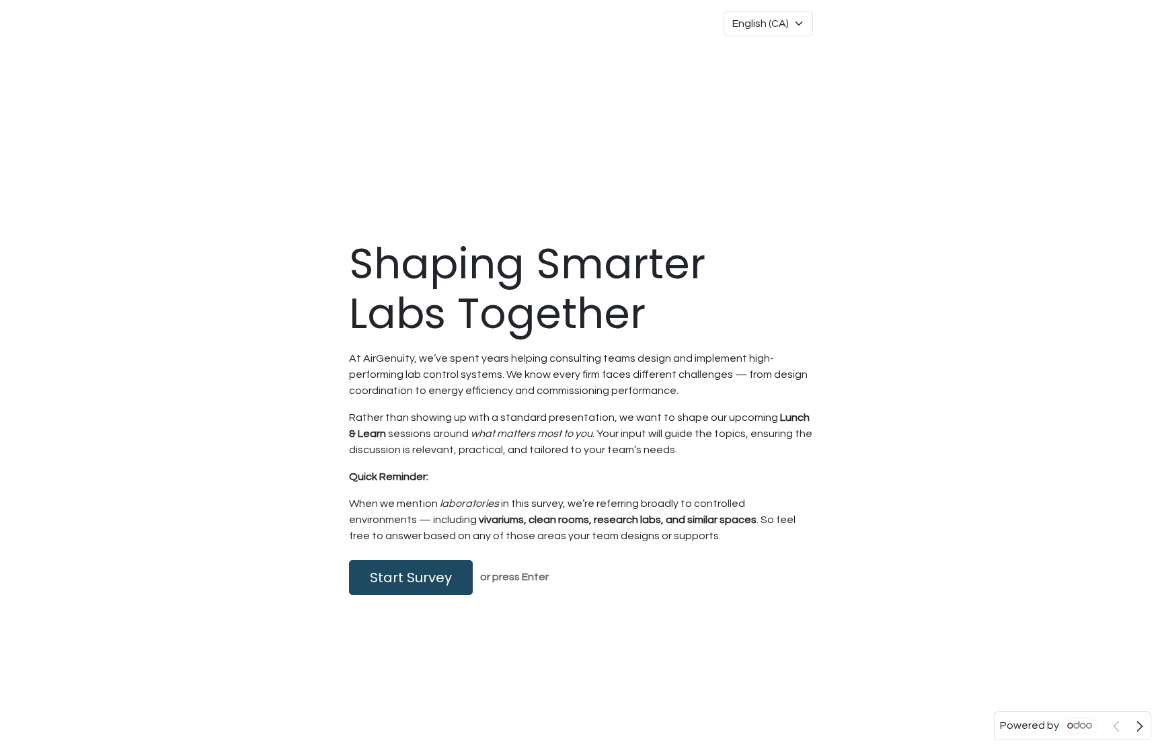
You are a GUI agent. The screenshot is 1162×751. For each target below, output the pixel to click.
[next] (1140, 726)
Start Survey (411, 577)
